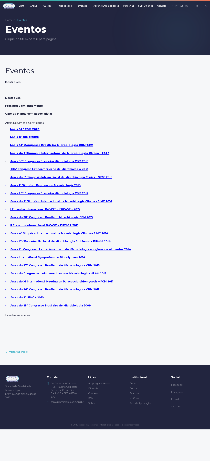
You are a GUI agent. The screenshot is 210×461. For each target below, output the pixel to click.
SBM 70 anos (145, 5)
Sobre (91, 403)
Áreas (33, 5)
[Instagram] (177, 6)
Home (9, 20)
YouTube (176, 406)
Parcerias (128, 5)
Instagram (177, 392)
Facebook (176, 384)
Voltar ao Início (18, 351)
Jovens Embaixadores (106, 5)
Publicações (65, 5)
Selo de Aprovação (140, 403)
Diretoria (93, 388)
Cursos (47, 5)
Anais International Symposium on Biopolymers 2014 (47, 257)
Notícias (134, 398)
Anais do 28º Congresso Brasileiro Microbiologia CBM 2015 (51, 217)
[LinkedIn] (181, 6)
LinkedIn (176, 399)
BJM (91, 398)
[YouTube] (186, 6)
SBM (21, 5)
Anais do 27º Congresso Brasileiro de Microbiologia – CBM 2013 (55, 265)
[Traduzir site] (198, 6)
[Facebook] (172, 6)
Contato (161, 5)
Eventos (82, 5)
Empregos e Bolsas (99, 383)
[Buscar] (207, 6)
